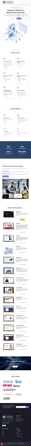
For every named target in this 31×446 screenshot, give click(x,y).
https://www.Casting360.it (22, 349)
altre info (6, 67)
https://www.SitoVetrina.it (22, 217)
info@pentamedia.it (19, 433)
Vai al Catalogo (22, 219)
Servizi (19, 18)
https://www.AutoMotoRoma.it (22, 340)
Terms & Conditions (22, 444)
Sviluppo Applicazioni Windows (20, 419)
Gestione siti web (18, 418)
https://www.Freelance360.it (22, 321)
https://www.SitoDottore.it (22, 264)
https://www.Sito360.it (22, 232)
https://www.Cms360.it (22, 252)
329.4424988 (19, 431)
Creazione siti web (18, 417)
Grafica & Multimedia (18, 421)
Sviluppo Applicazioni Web (19, 420)
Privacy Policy (27, 444)
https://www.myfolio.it (22, 242)
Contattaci (15, 366)
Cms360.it (21, 443)
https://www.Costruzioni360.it (22, 331)
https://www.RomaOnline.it (22, 302)
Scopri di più (12, 18)
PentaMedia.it (14, 443)
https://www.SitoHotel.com (22, 274)
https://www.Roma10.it (22, 311)
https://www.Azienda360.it (22, 293)
